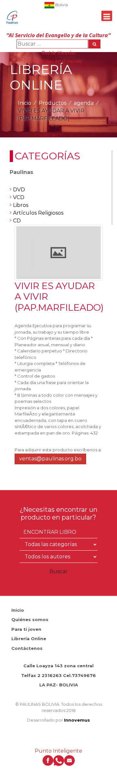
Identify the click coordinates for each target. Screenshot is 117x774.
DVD (19, 190)
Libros (20, 205)
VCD (18, 197)
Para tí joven (26, 629)
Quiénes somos (29, 619)
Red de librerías (59, 52)
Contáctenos (27, 648)
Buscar (58, 571)
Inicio (24, 103)
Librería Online (28, 638)
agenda (84, 103)
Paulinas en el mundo (58, 61)
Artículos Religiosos (38, 213)
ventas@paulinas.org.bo (50, 459)
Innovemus (77, 720)
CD (17, 221)
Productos (52, 103)
